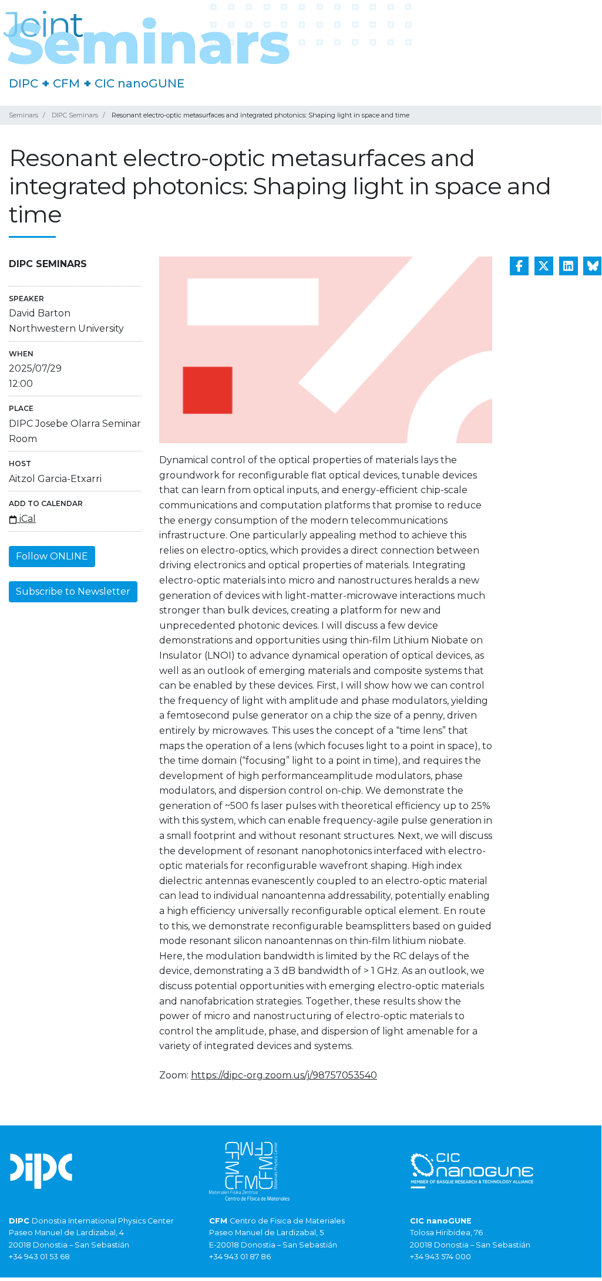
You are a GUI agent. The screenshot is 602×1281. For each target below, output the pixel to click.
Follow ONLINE (52, 556)
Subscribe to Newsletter (73, 591)
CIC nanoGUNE (139, 83)
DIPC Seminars (75, 115)
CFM (66, 83)
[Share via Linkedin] (568, 266)
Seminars (23, 115)
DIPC (23, 83)
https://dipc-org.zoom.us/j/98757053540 (284, 1075)
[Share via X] (543, 266)
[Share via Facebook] (519, 266)
